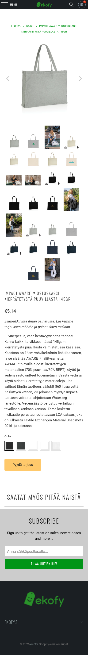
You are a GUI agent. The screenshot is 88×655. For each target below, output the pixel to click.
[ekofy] (44, 4)
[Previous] (8, 78)
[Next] (80, 78)
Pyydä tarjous (23, 465)
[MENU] (2, 4)
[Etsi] (71, 4)
